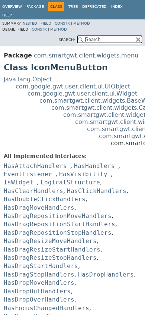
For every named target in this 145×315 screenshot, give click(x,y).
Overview (12, 6)
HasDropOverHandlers (39, 299)
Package (35, 6)
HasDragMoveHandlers (39, 207)
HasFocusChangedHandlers (46, 308)
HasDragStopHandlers (39, 274)
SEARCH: (67, 40)
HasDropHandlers (106, 274)
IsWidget (18, 182)
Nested (30, 23)
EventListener (28, 174)
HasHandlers (94, 165)
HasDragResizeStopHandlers (50, 257)
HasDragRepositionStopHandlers (58, 232)
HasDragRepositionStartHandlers (59, 224)
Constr (62, 23)
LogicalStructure (70, 182)
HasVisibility (83, 174)
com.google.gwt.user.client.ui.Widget (82, 93)
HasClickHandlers (96, 190)
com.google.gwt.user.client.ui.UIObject (73, 86)
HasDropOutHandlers (37, 291)
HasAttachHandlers (35, 165)
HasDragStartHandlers (41, 265)
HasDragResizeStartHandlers (52, 249)
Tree (73, 6)
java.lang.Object (28, 79)
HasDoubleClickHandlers (45, 199)
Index (117, 6)
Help (7, 15)
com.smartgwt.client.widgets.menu (86, 55)
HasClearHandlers (33, 190)
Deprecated (94, 6)
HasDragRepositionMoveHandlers (58, 215)
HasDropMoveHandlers (39, 282)
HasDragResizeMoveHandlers (50, 240)
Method (81, 23)
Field (46, 23)
